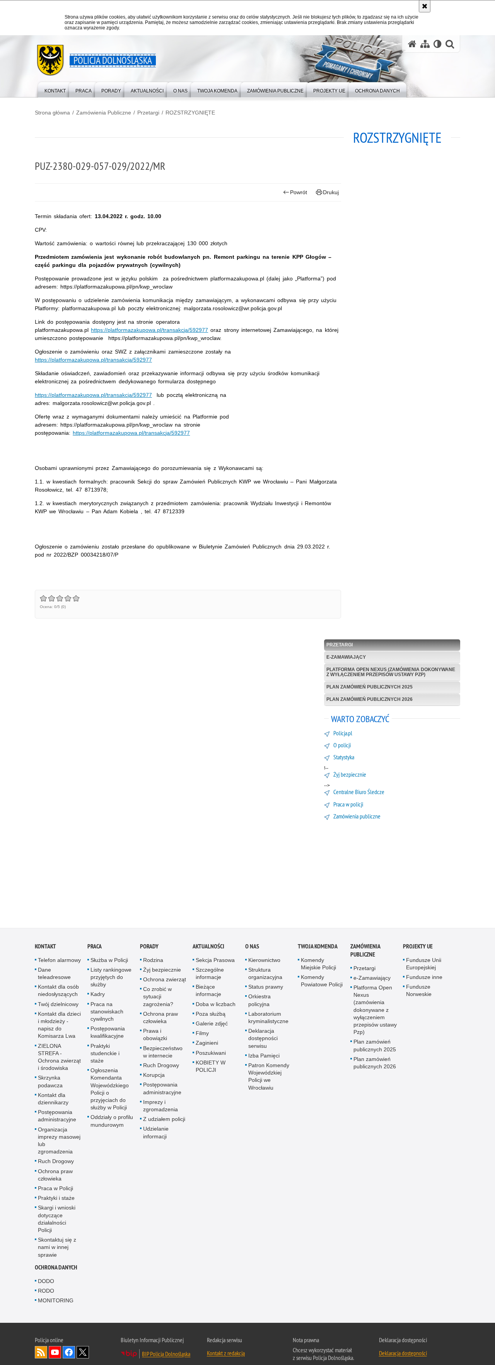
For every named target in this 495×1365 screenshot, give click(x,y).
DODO (46, 1282)
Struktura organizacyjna (265, 974)
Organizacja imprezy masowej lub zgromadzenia (59, 1141)
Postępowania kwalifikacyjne (107, 1033)
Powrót (298, 192)
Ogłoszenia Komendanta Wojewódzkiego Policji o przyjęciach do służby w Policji (109, 1089)
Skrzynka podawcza (50, 1082)
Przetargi (148, 112)
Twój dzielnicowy (58, 1004)
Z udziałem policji (164, 1120)
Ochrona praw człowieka (55, 1175)
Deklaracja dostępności (403, 1354)
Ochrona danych (56, 1268)
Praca (94, 947)
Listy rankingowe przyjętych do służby (110, 977)
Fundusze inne (424, 978)
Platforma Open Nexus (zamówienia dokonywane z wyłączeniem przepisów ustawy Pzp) (390, 672)
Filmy (202, 1034)
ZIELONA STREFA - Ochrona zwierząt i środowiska (59, 1057)
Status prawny (265, 987)
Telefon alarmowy (59, 960)
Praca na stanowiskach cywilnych (106, 1011)
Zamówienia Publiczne (103, 112)
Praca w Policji (55, 1189)
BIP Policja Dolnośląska (166, 1354)
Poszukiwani (211, 1053)
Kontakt (45, 947)
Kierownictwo (264, 960)
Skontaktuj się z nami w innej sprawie (57, 1247)
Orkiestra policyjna (259, 1001)
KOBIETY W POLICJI (210, 1067)
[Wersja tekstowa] (438, 44)
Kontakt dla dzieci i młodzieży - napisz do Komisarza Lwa (59, 1025)
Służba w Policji (109, 960)
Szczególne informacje (210, 974)
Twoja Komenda (318, 947)
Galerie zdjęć (212, 1024)
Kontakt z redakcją (226, 1354)
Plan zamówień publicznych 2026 (369, 699)
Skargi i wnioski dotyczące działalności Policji (56, 1219)
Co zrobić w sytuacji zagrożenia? (158, 997)
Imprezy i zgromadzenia (160, 1106)
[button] (450, 44)
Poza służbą (210, 1014)
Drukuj (331, 192)
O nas (252, 947)
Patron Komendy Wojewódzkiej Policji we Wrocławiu (268, 1077)
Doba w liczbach (216, 1004)
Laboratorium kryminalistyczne (268, 1018)
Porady (149, 947)
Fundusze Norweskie (419, 991)
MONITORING (55, 1301)
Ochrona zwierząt (164, 980)
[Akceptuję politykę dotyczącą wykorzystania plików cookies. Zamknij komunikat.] (424, 6)
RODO (46, 1291)
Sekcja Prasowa (215, 960)
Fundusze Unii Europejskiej (423, 964)
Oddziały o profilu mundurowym (111, 1121)
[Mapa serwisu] (425, 44)
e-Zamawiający (346, 657)
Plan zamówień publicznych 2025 (369, 687)
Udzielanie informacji (156, 1133)
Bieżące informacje (208, 991)
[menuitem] (55, 89)
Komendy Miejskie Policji (318, 964)
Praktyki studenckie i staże (104, 1053)
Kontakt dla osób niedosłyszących (58, 991)
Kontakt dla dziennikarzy (53, 1099)
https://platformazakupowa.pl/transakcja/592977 (149, 330)
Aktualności (208, 947)
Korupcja (154, 1076)
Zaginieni (207, 1043)
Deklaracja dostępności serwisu (263, 1038)
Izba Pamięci (264, 1056)
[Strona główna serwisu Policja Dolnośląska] (412, 44)
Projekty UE (418, 947)
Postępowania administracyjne (57, 1116)
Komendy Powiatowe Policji (322, 981)
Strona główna (52, 112)
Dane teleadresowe (54, 974)
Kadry (97, 995)
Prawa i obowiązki (155, 1035)
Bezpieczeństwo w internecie (163, 1052)
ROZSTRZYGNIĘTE (190, 112)
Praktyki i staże (56, 1199)
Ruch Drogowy (56, 1162)
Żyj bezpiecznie (162, 970)
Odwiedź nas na (55, 1353)
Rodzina (153, 960)
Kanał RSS (41, 1353)
